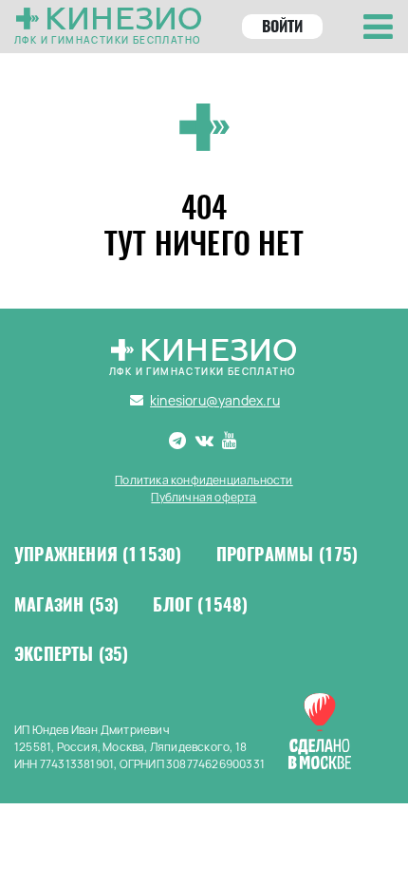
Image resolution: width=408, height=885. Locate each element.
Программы (287, 554)
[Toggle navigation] (378, 26)
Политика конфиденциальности (203, 480)
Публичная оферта (203, 497)
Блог (200, 604)
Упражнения (98, 554)
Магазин (66, 604)
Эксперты (71, 654)
